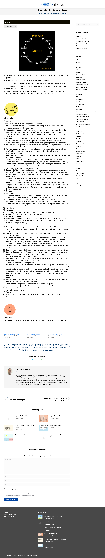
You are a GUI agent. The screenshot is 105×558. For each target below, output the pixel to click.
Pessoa (64, 347)
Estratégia (11, 345)
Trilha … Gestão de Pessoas (33, 334)
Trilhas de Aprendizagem (82, 185)
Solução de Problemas (28, 349)
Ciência (78, 72)
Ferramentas (17, 345)
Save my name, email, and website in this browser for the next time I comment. (24, 489)
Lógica (78, 126)
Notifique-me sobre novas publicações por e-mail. (19, 495)
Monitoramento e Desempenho (84, 143)
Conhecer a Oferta (81, 82)
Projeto (78, 168)
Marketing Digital (34, 347)
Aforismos (12, 344)
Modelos (78, 141)
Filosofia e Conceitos (56, 425)
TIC (77, 183)
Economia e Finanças (81, 89)
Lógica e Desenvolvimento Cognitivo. (57, 436)
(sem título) (79, 36)
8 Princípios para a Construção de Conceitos (24, 426)
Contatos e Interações (57, 344)
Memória (78, 136)
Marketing (27, 347)
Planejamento (7, 349)
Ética (77, 97)
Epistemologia (80, 92)
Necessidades (47, 347)
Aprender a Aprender (20, 344)
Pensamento (54, 347)
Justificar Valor (7, 347)
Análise (78, 62)
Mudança (41, 347)
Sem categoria (80, 173)
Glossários (79, 109)
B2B (77, 69)
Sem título (46, 522)
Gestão (41, 345)
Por (25, 350)
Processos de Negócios (16, 349)
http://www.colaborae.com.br (23, 371)
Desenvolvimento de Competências (53, 516)
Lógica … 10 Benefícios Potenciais (25, 416)
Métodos (78, 139)
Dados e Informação (81, 87)
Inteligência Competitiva (49, 345)
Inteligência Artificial (81, 114)
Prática (78, 163)
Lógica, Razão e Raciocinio (57, 416)
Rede (77, 171)
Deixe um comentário (49, 350)
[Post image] (8, 418)
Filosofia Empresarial (25, 345)
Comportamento (47, 344)
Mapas (78, 129)
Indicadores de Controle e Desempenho (86, 111)
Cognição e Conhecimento (36, 344)
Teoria (78, 181)
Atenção (28, 344)
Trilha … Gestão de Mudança (55, 334)
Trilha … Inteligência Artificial (11, 334)
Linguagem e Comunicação (18, 347)
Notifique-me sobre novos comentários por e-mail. (19, 493)
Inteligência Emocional (61, 345)
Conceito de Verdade (21, 435)
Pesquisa (60, 347)
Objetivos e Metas (81, 151)
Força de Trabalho (35, 345)
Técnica (78, 178)
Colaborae (79, 77)
